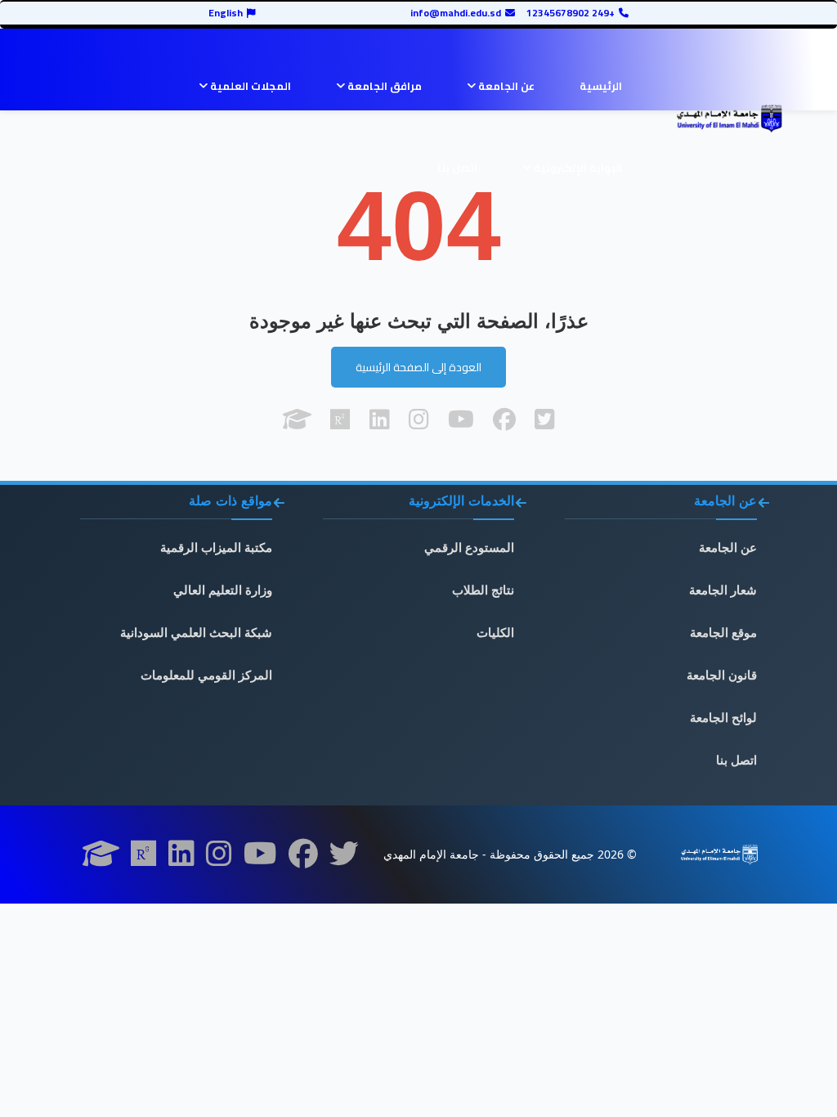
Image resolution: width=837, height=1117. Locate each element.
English (225, 13)
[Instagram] (219, 858)
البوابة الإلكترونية (576, 167)
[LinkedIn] (181, 858)
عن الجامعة (505, 86)
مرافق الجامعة (383, 86)
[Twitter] (344, 858)
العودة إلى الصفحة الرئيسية (418, 367)
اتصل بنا (457, 167)
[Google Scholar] (101, 858)
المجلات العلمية (249, 86)
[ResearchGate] (144, 858)
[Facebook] (303, 858)
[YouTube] (260, 858)
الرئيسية (601, 86)
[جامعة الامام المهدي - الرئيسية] (729, 119)
